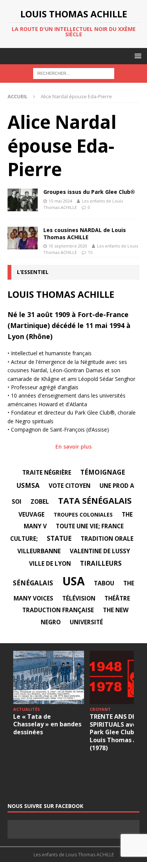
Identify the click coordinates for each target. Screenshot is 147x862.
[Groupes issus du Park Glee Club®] (23, 200)
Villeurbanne (39, 551)
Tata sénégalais (95, 500)
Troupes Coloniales (83, 514)
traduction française (58, 610)
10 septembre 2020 (68, 246)
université (86, 622)
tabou (104, 583)
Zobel (40, 501)
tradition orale (107, 538)
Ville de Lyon (50, 563)
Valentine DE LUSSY (100, 551)
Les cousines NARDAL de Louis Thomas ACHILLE (84, 233)
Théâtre (117, 598)
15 (90, 252)
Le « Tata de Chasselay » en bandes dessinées (47, 724)
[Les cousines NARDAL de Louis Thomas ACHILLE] (23, 238)
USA (73, 581)
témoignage (102, 472)
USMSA (28, 485)
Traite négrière (46, 472)
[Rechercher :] (73, 73)
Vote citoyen (69, 485)
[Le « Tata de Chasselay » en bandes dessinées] (48, 677)
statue (59, 538)
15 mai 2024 (60, 201)
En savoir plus (73, 446)
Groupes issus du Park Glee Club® (89, 191)
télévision (78, 598)
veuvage (31, 514)
